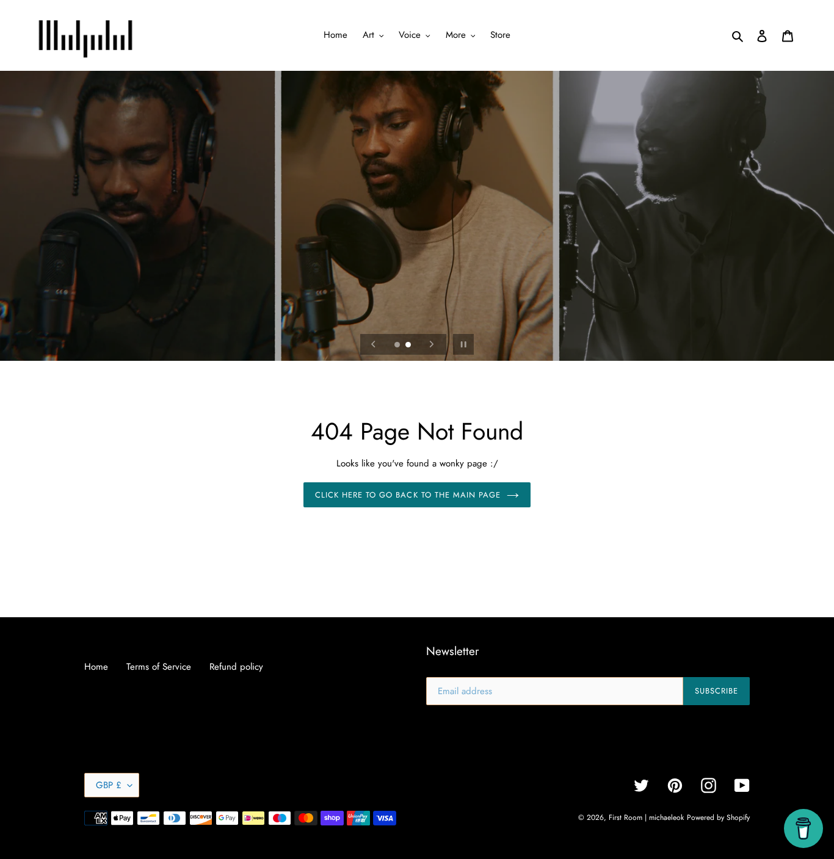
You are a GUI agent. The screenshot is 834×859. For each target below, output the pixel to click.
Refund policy (236, 666)
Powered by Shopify (718, 817)
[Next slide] (431, 344)
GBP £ (108, 785)
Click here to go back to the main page (408, 495)
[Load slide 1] (398, 345)
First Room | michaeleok (646, 817)
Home (96, 666)
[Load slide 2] (409, 345)
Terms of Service (158, 666)
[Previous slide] (373, 344)
